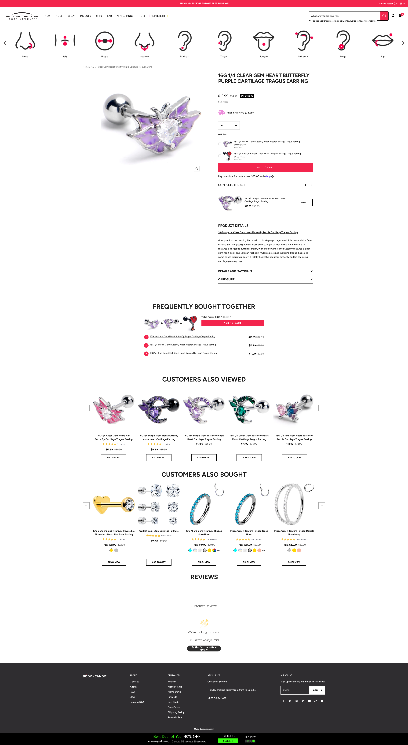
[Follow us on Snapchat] (322, 701)
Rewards (172, 697)
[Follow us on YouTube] (309, 701)
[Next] (402, 43)
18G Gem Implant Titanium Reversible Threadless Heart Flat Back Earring (114, 532)
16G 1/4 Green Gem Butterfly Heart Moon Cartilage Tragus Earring (249, 437)
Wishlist (172, 681)
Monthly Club (175, 686)
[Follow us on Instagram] (296, 701)
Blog (132, 697)
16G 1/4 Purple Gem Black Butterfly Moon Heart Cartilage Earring (158, 437)
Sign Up (317, 690)
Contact (134, 681)
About (133, 686)
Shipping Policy (176, 712)
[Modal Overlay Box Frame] (204, 739)
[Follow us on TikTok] (315, 701)
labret (353, 21)
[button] (86, 408)
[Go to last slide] (303, 185)
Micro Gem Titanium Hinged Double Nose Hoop (294, 532)
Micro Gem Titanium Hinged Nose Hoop (249, 532)
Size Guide (173, 702)
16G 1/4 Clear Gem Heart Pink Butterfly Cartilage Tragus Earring (114, 437)
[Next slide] (309, 185)
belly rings (344, 21)
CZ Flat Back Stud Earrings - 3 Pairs (158, 530)
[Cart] (400, 16)
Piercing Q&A (137, 702)
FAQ (132, 691)
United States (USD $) (390, 3)
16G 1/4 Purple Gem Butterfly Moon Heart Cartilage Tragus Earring (265, 200)
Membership (174, 691)
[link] (111, 550)
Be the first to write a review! (204, 648)
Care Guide (174, 707)
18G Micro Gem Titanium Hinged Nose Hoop (204, 532)
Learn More (237, 147)
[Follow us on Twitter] (290, 701)
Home (86, 67)
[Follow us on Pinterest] (303, 701)
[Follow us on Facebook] (283, 701)
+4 (218, 550)
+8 (263, 550)
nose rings (334, 21)
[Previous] (5, 43)
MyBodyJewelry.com (204, 729)
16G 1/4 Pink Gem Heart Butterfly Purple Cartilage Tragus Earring (294, 437)
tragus (372, 21)
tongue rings (362, 21)
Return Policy (175, 717)
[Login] (393, 16)
